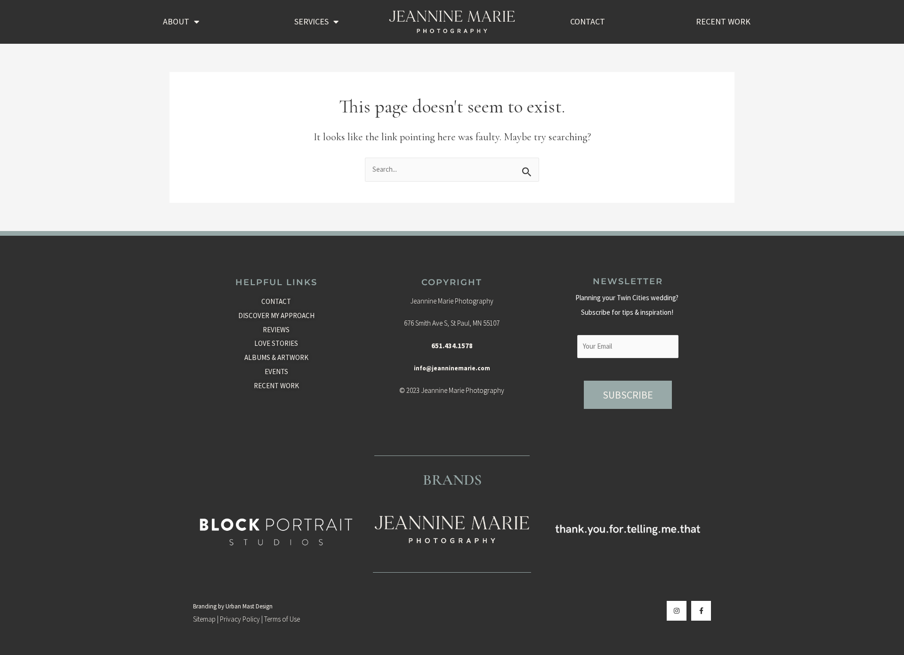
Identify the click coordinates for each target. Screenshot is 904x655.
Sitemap (204, 619)
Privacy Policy (240, 619)
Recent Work (723, 21)
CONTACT (587, 21)
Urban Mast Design (249, 606)
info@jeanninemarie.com (452, 368)
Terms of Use (282, 619)
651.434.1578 (452, 345)
